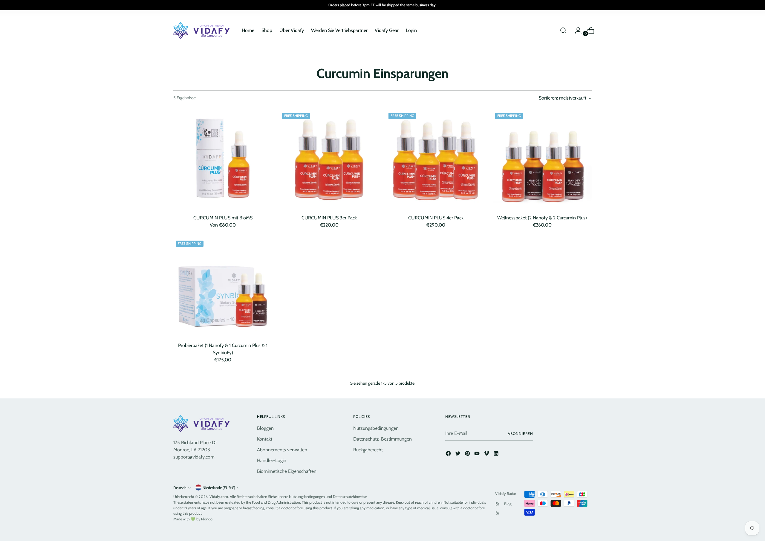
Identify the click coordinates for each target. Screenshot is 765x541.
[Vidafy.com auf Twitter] (458, 454)
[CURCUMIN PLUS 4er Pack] (435, 159)
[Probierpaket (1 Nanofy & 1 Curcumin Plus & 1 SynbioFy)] (222, 287)
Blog (507, 503)
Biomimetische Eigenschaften (286, 471)
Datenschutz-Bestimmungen (382, 439)
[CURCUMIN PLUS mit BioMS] (222, 159)
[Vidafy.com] (203, 30)
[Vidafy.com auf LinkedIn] (496, 454)
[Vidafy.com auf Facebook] (448, 454)
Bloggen (265, 428)
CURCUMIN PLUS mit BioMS (223, 218)
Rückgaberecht (368, 450)
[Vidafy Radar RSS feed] (497, 504)
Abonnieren (520, 433)
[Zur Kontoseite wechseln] (576, 30)
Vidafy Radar (505, 493)
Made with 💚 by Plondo (192, 519)
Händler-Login (271, 460)
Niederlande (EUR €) (219, 487)
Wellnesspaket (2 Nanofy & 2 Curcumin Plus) (542, 218)
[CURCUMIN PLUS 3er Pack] (329, 159)
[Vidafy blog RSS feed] (497, 513)
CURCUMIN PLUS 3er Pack (329, 218)
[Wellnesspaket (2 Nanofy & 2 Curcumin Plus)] (542, 159)
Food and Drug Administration (276, 502)
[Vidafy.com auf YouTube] (477, 454)
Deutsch (179, 487)
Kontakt (264, 439)
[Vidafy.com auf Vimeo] (487, 454)
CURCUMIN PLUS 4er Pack (435, 218)
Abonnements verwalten (282, 450)
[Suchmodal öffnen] (563, 30)
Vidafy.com (218, 496)
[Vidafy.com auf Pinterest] (468, 454)
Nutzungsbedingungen (376, 428)
